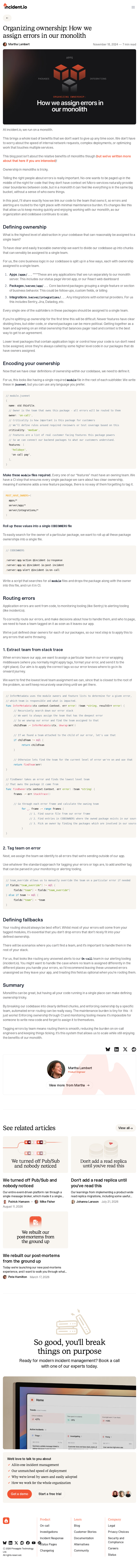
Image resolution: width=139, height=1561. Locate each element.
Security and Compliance (116, 1540)
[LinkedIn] (116, 1049)
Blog (77, 1526)
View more (67, 1085)
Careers (113, 1548)
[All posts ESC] (7, 18)
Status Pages (48, 1544)
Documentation (84, 1538)
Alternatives (81, 1544)
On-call (44, 1526)
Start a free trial (50, 1494)
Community (81, 1550)
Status (112, 1555)
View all (124, 1128)
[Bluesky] (108, 1049)
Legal (111, 1526)
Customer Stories (85, 1532)
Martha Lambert (19, 44)
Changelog (47, 1550)
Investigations (49, 1532)
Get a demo (19, 1494)
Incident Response (52, 1538)
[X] (125, 1049)
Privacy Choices (118, 1532)
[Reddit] (134, 1049)
